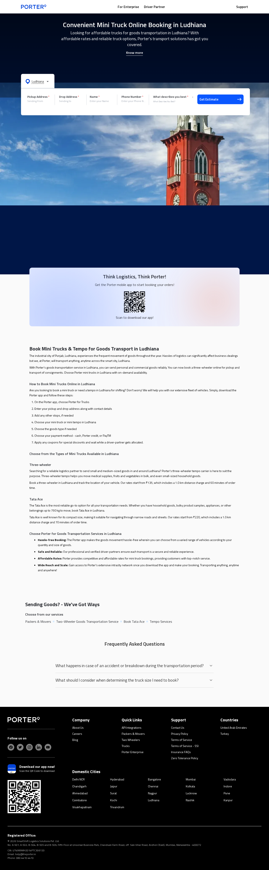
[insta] (29, 747)
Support (242, 6)
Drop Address (69, 97)
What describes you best (170, 97)
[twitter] (20, 747)
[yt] (48, 747)
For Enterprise (128, 6)
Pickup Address (38, 97)
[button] (37, 81)
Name (95, 97)
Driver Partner (154, 6)
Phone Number (132, 97)
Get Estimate (208, 99)
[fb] (11, 747)
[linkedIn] (38, 747)
